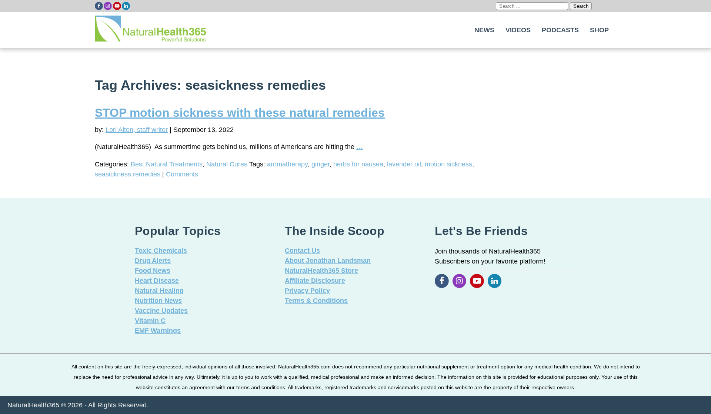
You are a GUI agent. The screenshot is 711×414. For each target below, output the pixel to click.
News (484, 30)
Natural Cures (226, 164)
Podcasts (560, 30)
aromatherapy (287, 164)
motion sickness (448, 164)
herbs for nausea (358, 164)
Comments (182, 174)
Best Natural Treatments (167, 164)
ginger (320, 164)
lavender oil (404, 164)
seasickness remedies (127, 174)
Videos (518, 30)
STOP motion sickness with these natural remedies (240, 112)
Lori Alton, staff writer (137, 129)
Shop (599, 30)
